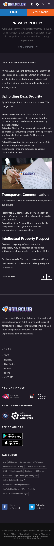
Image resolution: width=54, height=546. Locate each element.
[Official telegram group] (37, 4)
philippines (12, 462)
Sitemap (44, 534)
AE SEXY (31, 489)
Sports (7, 373)
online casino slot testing (13, 467)
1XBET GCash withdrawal (35, 467)
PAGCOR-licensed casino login (15, 494)
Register (28, 471)
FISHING (8, 360)
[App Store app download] (12, 443)
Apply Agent (19, 538)
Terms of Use (10, 534)
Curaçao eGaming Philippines (31, 462)
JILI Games (39, 471)
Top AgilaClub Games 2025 (14, 489)
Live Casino (9, 364)
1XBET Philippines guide (13, 471)
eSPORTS (8, 377)
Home (19, 47)
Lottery (7, 369)
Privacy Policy (31, 47)
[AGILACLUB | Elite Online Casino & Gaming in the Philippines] (14, 4)
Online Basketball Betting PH (14, 480)
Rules (35, 534)
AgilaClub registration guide (26, 476)
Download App (34, 538)
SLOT (6, 355)
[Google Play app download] (12, 436)
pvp (4, 462)
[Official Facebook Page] (32, 4)
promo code (7, 476)
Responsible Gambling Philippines (16, 485)
